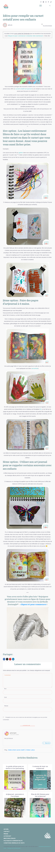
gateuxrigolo (13, 733)
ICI (41, 409)
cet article (35, 368)
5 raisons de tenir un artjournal (40, 777)
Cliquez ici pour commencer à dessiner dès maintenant (25, 36)
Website (6, 705)
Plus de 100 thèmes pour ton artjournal (40, 805)
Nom (5, 688)
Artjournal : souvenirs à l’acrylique (15, 805)
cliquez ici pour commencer (33, 604)
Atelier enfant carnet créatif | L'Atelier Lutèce (21, 750)
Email (5, 697)
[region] (18, 838)
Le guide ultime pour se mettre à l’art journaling (15, 777)
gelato (21, 152)
